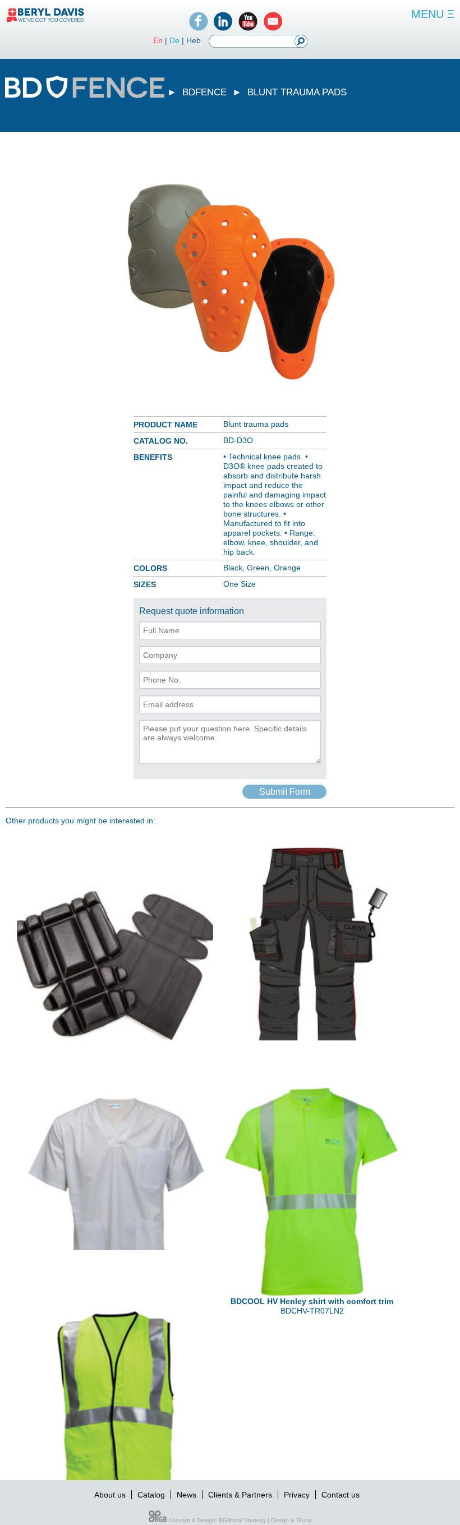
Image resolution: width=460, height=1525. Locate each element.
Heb (193, 40)
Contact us (340, 1494)
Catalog (151, 1494)
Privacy (297, 1494)
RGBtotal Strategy (242, 1520)
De (174, 40)
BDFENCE (204, 92)
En (158, 40)
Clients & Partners (240, 1494)
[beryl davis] (45, 21)
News (186, 1494)
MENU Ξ (432, 14)
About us (110, 1494)
